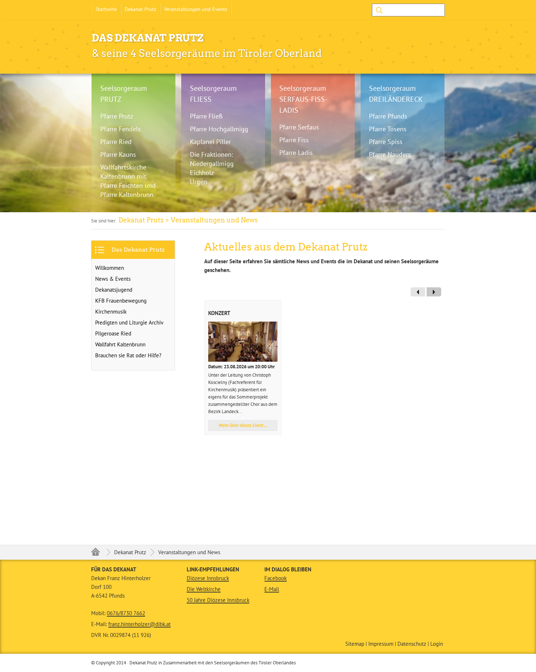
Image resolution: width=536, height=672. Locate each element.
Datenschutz (411, 644)
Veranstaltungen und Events (195, 9)
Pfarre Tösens (388, 129)
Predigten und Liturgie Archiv (129, 322)
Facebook (275, 578)
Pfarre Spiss (386, 141)
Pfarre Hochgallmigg (219, 129)
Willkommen (109, 267)
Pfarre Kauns (118, 154)
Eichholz (202, 172)
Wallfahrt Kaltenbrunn (120, 344)
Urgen (198, 182)
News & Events (113, 278)
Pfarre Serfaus (299, 127)
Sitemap (354, 644)
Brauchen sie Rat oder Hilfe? (128, 355)
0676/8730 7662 (126, 613)
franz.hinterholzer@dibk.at (139, 624)
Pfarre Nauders (390, 154)
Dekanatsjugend (113, 289)
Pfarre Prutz (116, 116)
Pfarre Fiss (294, 140)
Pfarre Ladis (296, 152)
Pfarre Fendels (120, 129)
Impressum (380, 644)
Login (436, 644)
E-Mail (271, 589)
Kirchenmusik (111, 311)
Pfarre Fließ (206, 116)
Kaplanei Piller (210, 141)
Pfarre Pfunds (388, 116)
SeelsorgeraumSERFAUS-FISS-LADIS (303, 99)
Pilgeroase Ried (113, 333)
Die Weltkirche (204, 589)
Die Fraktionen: (211, 154)
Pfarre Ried (116, 141)
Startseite (106, 9)
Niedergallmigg (212, 163)
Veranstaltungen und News (189, 552)
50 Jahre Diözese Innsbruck (218, 600)
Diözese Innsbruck (208, 578)
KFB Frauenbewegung (121, 300)
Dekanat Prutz (140, 9)
